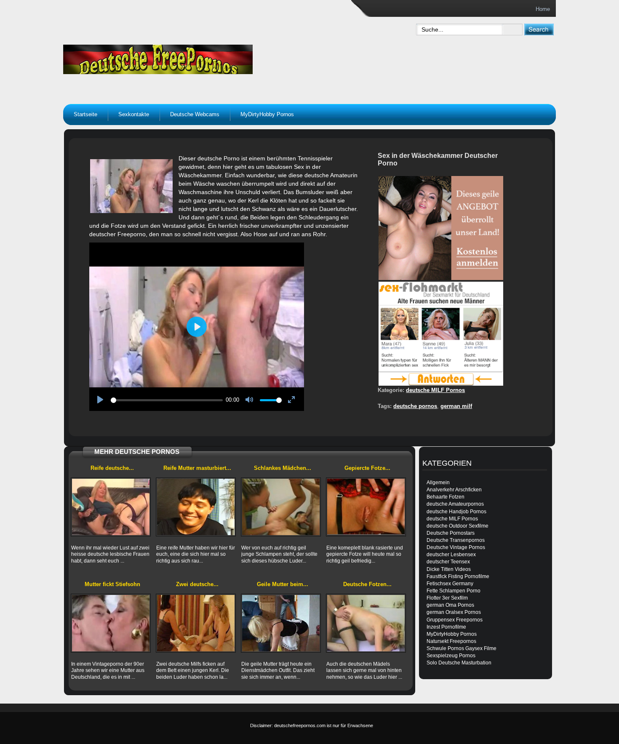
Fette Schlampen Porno (453, 591)
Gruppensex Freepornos (455, 620)
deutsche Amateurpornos (455, 504)
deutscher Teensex (448, 562)
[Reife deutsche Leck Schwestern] (111, 506)
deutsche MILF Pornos (435, 390)
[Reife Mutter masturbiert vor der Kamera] (196, 506)
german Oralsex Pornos (454, 612)
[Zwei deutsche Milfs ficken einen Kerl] (196, 623)
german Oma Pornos (450, 605)
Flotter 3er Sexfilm (447, 598)
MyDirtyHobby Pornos (267, 114)
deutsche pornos (415, 406)
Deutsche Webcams (194, 114)
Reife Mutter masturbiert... (197, 468)
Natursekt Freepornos (451, 641)
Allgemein (438, 482)
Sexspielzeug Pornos (451, 656)
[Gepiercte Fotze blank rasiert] (366, 506)
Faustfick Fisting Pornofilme (458, 576)
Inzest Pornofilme (446, 627)
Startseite (85, 114)
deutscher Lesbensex (451, 554)
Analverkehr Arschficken (454, 490)
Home (543, 9)
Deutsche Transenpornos (456, 540)
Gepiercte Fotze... (367, 468)
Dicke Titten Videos (449, 569)
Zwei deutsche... (197, 584)
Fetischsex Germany (450, 584)
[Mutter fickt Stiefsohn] (111, 623)
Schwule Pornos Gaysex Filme (461, 648)
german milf (456, 406)
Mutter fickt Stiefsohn (112, 584)
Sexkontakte (133, 114)
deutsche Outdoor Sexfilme (457, 526)
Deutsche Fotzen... (367, 584)
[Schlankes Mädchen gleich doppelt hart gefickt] (281, 506)
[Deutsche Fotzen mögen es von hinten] (366, 623)
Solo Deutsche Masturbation (459, 663)
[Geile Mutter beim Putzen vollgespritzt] (281, 623)
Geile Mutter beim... (282, 584)
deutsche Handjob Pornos (456, 512)
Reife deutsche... (112, 468)
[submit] (539, 29)
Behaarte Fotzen (445, 497)
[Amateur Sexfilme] (211, 57)
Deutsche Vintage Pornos (456, 547)
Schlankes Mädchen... (282, 468)
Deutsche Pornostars (451, 533)
